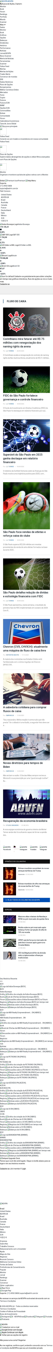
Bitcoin (14, 256)
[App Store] (5, 1288)
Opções (3, 38)
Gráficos (3, 35)
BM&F (2, 105)
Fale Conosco (5, 191)
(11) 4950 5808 (6, 186)
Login (24, 1169)
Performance (5, 48)
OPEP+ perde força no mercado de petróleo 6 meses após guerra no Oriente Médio (32, 942)
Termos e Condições (8, 1301)
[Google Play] (5, 1291)
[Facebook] (29, 1317)
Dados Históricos (6, 82)
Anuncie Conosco (7, 1259)
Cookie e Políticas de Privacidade (12, 1311)
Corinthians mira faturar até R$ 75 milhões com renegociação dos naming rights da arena (23, 342)
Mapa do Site (5, 1254)
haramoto (21, 874)
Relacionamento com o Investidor (13, 1249)
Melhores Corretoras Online (10, 1262)
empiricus (10, 715)
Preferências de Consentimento (12, 1267)
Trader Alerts (5, 74)
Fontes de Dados (6, 1265)
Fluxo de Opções (6, 85)
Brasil (3, 200)
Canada (4, 205)
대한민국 (4, 221)
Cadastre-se (5, 284)
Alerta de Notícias (7, 59)
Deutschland (6, 210)
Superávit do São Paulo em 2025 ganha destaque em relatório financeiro (23, 458)
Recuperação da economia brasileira (25, 820)
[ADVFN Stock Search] (1, 4)
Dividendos (4, 43)
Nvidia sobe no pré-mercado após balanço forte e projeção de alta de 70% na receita (32, 929)
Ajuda (2, 1252)
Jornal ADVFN (5, 53)
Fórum (2, 12)
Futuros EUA (5, 103)
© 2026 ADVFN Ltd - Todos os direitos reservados (19, 1306)
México (4, 215)
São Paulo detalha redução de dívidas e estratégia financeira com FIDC (25, 594)
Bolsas (2, 113)
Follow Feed (4, 66)
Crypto (2, 98)
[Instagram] (5, 1317)
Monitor (3, 6)
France (3, 208)
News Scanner (5, 56)
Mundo (2, 19)
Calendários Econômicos (9, 121)
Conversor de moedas (8, 77)
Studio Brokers (12, 825)
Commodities (5, 111)
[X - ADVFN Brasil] (17, 1317)
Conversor (4, 1283)
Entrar (2, 181)
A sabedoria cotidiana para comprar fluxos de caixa (24, 709)
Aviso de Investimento (8, 1314)
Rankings (3, 14)
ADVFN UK (5, 197)
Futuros (3, 100)
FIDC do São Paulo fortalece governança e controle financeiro (23, 397)
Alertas (3, 69)
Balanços (3, 40)
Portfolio (3, 17)
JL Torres (10, 351)
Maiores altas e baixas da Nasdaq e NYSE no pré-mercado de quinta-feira (33, 918)
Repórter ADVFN (12, 655)
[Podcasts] (4, 1319)
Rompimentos (5, 87)
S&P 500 (16, 235)
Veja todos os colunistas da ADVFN (23, 900)
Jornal (2, 1275)
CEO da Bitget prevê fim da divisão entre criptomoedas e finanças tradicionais (32, 955)
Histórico (3, 45)
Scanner (3, 22)
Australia (4, 202)
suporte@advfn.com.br (9, 188)
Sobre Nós (4, 1244)
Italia (3, 213)
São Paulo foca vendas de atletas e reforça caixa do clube (24, 533)
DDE (1, 79)
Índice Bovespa (24, 224)
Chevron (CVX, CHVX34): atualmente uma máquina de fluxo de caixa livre (25, 648)
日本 (2, 218)
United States (6, 195)
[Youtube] (48, 1317)
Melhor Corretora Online (9, 90)
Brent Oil (16, 266)
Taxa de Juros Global (8, 124)
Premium (21, 181)
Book (2, 9)
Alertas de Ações (6, 72)
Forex (2, 95)
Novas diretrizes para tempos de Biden (23, 764)
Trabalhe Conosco (7, 1246)
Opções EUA (5, 108)
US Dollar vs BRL (25, 245)
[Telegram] (39, 1317)
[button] (11, 1330)
